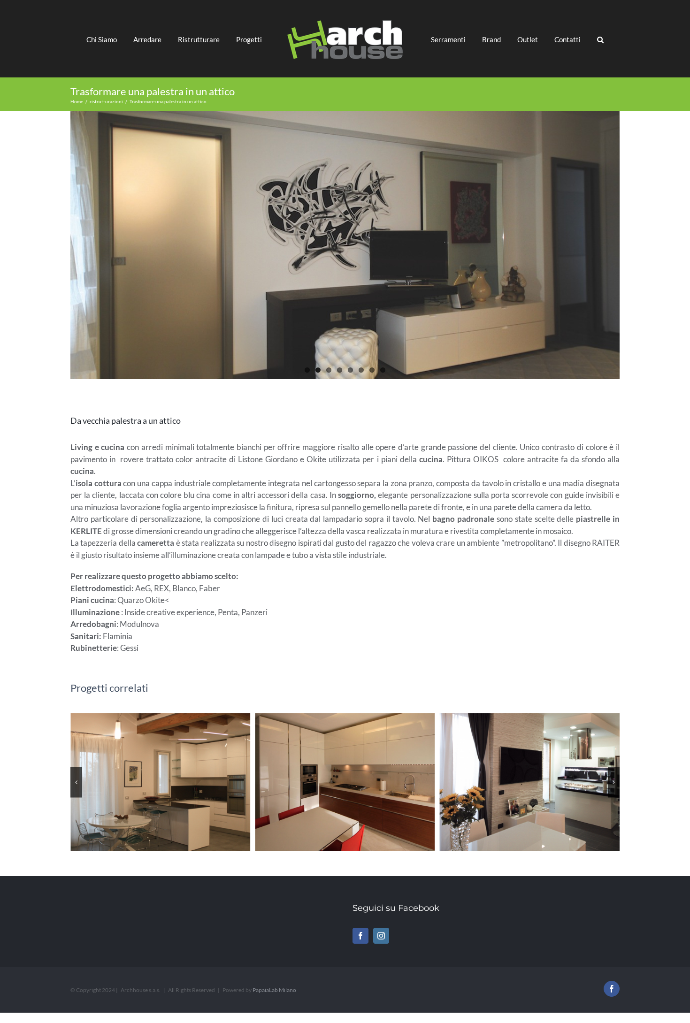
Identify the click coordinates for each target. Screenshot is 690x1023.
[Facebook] (360, 936)
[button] (573, 39)
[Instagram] (381, 936)
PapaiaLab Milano (274, 989)
